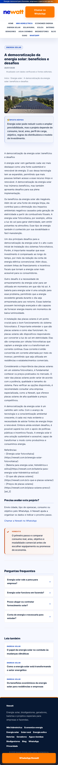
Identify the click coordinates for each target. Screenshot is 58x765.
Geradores (10, 31)
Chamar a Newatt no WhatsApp (20, 520)
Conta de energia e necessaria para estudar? (25, 616)
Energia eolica (40, 732)
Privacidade (12, 746)
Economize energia (44, 23)
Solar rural (29, 27)
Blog (53, 31)
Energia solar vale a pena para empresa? (22, 581)
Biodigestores (42, 31)
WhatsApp (34, 36)
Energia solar (13, 27)
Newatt (9, 705)
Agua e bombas (25, 31)
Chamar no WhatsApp (40, 12)
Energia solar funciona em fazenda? (25, 592)
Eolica (40, 27)
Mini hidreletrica (24, 23)
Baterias (50, 27)
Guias (24, 36)
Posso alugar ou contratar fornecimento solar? (20, 604)
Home (10, 23)
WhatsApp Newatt (29, 758)
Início (6, 78)
